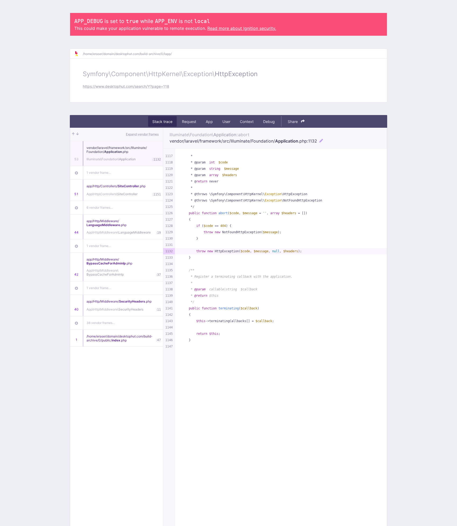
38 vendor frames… (100, 323)
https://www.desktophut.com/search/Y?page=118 (126, 86)
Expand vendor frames (142, 134)
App (209, 121)
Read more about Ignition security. (241, 28)
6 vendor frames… (99, 207)
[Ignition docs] (78, 53)
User (226, 121)
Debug (269, 121)
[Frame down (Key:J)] (77, 134)
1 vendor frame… (98, 173)
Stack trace (162, 121)
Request (189, 121)
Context (247, 121)
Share (293, 121)
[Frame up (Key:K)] (73, 134)
